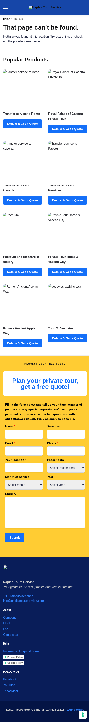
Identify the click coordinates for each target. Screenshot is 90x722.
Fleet (6, 623)
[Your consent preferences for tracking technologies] (83, 715)
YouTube (9, 685)
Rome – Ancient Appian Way (20, 330)
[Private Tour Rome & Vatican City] (67, 232)
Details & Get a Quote (22, 123)
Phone (52, 443)
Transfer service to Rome (21, 113)
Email (10, 443)
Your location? (15, 459)
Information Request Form (21, 651)
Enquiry (10, 493)
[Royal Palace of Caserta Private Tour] (67, 88)
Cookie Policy (15, 662)
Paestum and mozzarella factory (21, 259)
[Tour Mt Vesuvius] (67, 303)
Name (10, 426)
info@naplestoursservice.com (23, 600)
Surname (54, 426)
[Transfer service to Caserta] (22, 160)
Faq (5, 629)
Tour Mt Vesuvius (60, 328)
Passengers (55, 459)
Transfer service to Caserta (16, 187)
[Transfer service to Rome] (22, 88)
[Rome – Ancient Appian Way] (22, 303)
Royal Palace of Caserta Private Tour (65, 116)
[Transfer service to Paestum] (67, 160)
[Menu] (9, 7)
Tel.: (18, 596)
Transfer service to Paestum (61, 187)
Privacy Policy (15, 656)
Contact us (10, 634)
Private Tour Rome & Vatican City (63, 259)
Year (50, 476)
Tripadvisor (10, 691)
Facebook (10, 679)
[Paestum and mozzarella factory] (22, 232)
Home (6, 19)
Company (10, 617)
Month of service (17, 476)
